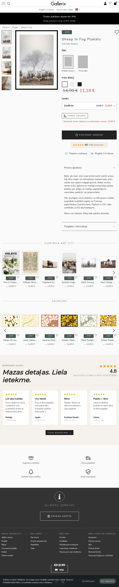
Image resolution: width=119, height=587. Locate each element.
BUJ (90, 544)
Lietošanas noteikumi (68, 548)
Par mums (35, 537)
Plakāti (4, 541)
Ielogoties (92, 537)
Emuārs (63, 537)
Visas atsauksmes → (59, 432)
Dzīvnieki (66, 44)
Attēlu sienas (7, 537)
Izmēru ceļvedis (76, 115)
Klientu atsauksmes (39, 541)
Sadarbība (35, 544)
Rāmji (4, 544)
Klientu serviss (94, 541)
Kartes (4, 552)
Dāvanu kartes (61, 516)
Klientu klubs (94, 548)
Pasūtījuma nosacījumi (69, 544)
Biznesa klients (94, 552)
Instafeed (63, 541)
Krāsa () (68, 77)
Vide (32, 548)
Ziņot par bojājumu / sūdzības (100, 555)
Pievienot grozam (91, 135)
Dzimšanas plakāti (9, 548)
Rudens (74, 44)
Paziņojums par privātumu (70, 552)
